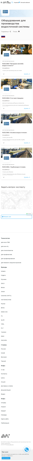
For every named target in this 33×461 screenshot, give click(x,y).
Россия (3, 349)
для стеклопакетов (7, 250)
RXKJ (2, 336)
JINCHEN (4, 340)
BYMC (3, 308)
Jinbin (3, 291)
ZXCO (2, 283)
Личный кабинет (25, 2)
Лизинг (3, 407)
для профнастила (6, 254)
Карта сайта (4, 419)
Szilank (3, 271)
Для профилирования (8, 61)
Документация (5, 390)
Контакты (4, 374)
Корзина (16, 2)
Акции (3, 382)
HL (2, 316)
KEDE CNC (4, 312)
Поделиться (5, 31)
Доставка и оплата (7, 386)
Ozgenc (3, 275)
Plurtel (3, 304)
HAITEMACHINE (6, 299)
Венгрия (4, 357)
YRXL (2, 324)
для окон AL (5, 246)
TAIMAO (3, 332)
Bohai (3, 287)
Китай (3, 353)
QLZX (2, 320)
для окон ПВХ (5, 242)
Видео (3, 394)
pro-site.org (10, 444)
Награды (4, 415)
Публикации (5, 423)
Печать (15, 31)
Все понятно (6, 458)
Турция (3, 361)
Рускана (3, 279)
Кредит (3, 411)
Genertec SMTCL (6, 295)
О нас (3, 369)
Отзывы (3, 402)
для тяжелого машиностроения (11, 262)
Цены (3, 378)
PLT (2, 328)
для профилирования (8, 258)
